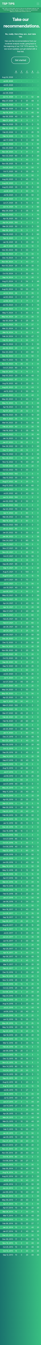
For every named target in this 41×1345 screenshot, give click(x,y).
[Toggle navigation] (38, 4)
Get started (20, 60)
